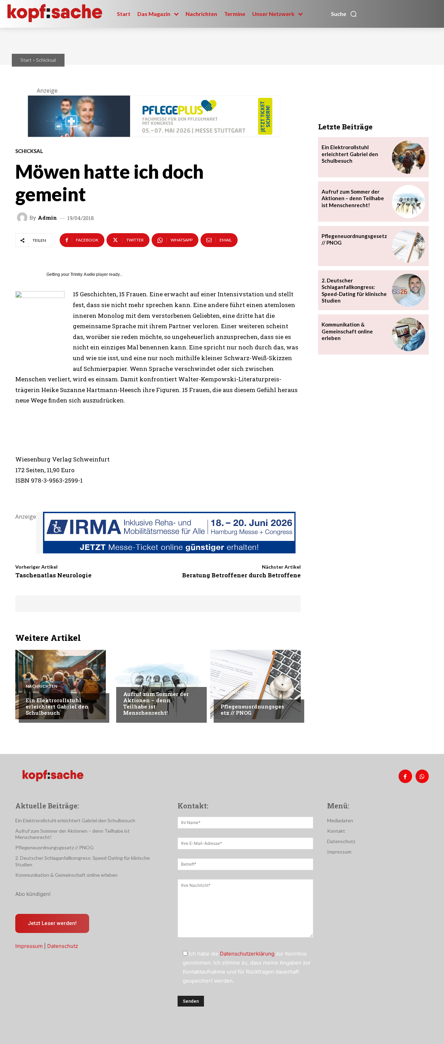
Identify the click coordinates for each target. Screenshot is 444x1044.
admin (47, 217)
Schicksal (46, 60)
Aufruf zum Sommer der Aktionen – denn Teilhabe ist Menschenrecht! (156, 703)
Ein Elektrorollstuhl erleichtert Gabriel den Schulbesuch (57, 706)
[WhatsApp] (422, 776)
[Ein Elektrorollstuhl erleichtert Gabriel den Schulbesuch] (60, 684)
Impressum (29, 946)
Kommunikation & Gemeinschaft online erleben (347, 331)
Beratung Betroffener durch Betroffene (241, 575)
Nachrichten (41, 686)
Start (26, 60)
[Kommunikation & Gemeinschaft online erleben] (408, 334)
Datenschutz (62, 946)
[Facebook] (405, 776)
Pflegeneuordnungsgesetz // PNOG (252, 709)
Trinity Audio (82, 274)
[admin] (23, 217)
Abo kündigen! (33, 894)
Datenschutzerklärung (247, 953)
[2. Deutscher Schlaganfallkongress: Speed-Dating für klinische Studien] (408, 290)
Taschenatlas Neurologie (53, 575)
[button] (344, 14)
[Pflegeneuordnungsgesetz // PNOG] (255, 684)
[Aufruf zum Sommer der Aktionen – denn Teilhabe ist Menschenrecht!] (158, 684)
